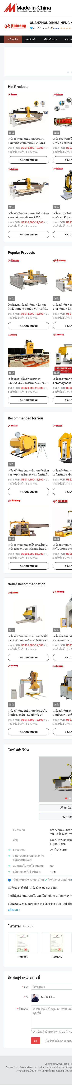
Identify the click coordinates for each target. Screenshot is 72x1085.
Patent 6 (23, 957)
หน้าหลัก (13, 39)
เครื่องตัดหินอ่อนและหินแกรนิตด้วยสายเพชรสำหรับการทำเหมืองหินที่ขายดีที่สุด (28, 474)
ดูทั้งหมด (13, 909)
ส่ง (35, 1041)
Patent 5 (57, 957)
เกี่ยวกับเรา (50, 39)
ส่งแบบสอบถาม (29, 159)
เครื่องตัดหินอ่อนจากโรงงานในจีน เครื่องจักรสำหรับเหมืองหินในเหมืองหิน (28, 549)
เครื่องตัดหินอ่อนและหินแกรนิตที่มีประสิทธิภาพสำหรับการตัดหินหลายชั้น (28, 640)
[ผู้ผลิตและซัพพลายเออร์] (28, 7)
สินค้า (33, 39)
